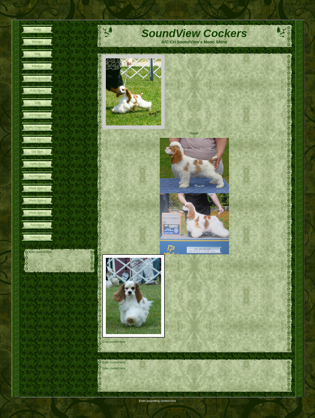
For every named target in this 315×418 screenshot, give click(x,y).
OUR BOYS (37, 139)
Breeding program (37, 78)
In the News (37, 90)
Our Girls (37, 151)
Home (37, 29)
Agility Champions (37, 127)
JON (37, 102)
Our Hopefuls (37, 115)
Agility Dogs (37, 164)
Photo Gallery (37, 188)
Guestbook (37, 225)
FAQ (37, 54)
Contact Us (37, 237)
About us (37, 66)
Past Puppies (37, 176)
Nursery (37, 41)
